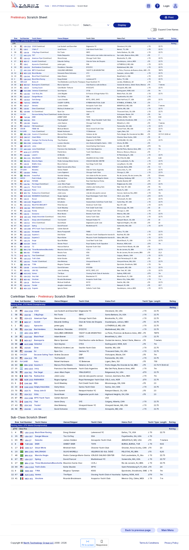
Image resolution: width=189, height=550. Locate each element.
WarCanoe (35, 282)
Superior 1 (35, 235)
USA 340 (27, 285)
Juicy (34, 149)
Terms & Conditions (149, 543)
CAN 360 (27, 208)
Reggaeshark (36, 202)
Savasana (35, 214)
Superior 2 (35, 238)
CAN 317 (27, 137)
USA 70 (26, 220)
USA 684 (27, 155)
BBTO (34, 70)
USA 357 (27, 97)
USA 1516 (27, 47)
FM (33, 126)
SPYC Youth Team (38, 229)
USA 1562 (27, 211)
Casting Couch (37, 88)
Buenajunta (36, 85)
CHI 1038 (23, 170)
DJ (33, 111)
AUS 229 (27, 244)
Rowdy (34, 211)
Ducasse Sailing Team (40, 114)
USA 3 (26, 49)
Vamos (34, 273)
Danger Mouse (37, 97)
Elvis (33, 120)
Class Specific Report (68, 25)
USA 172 (27, 187)
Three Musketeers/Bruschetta (42, 249)
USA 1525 (27, 235)
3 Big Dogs (36, 52)
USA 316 (27, 247)
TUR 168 (27, 117)
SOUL (34, 223)
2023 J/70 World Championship (63, 6)
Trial (33, 255)
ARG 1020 (27, 149)
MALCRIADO (36, 158)
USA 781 (27, 184)
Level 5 (34, 155)
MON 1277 (27, 152)
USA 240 (27, 232)
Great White (36, 137)
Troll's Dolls (36, 258)
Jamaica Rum (36, 143)
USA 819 (27, 100)
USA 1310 (27, 259)
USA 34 (26, 88)
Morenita (35, 170)
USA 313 (27, 126)
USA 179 (27, 241)
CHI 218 (23, 114)
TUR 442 (27, 103)
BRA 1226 (27, 167)
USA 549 (27, 76)
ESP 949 (27, 181)
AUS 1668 (27, 91)
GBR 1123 (23, 82)
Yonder (34, 285)
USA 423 (27, 58)
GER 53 (22, 178)
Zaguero (35, 288)
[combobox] (94, 25)
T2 (33, 246)
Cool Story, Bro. (37, 93)
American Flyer (37, 58)
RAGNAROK (36, 196)
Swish (34, 243)
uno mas (35, 267)
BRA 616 (27, 161)
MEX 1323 (27, 288)
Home (47, 6)
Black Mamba (36, 73)
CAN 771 (27, 256)
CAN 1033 (27, 217)
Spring (34, 226)
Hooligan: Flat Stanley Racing (42, 140)
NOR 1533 (27, 196)
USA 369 (27, 94)
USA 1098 (27, 229)
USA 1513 (27, 277)
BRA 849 (27, 176)
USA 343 (27, 262)
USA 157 (27, 226)
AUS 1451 (27, 274)
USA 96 (22, 129)
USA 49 (26, 214)
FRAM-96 (35, 129)
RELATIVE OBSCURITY (39, 205)
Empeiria (35, 123)
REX (33, 208)
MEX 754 (27, 193)
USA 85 (26, 109)
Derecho (35, 105)
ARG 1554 (27, 70)
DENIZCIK (35, 103)
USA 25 (26, 199)
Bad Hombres (36, 67)
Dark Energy (36, 100)
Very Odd (35, 276)
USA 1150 (27, 202)
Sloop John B (36, 220)
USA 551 (27, 270)
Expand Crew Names (168, 29)
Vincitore (35, 279)
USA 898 (27, 112)
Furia (34, 131)
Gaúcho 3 (35, 134)
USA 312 (27, 223)
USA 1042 (27, 79)
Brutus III (35, 82)
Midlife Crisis (36, 164)
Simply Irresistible (38, 217)
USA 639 (27, 173)
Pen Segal (35, 184)
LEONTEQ (35, 152)
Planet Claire (36, 187)
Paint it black (36, 178)
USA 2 (26, 64)
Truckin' (35, 261)
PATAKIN (35, 181)
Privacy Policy (171, 543)
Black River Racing (38, 79)
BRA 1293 (27, 134)
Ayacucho (35, 64)
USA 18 (26, 282)
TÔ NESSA (35, 252)
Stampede (35, 231)
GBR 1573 (27, 146)
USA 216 (27, 238)
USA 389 (27, 140)
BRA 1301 (27, 158)
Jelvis (34, 146)
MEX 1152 (27, 73)
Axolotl (34, 61)
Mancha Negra (37, 161)
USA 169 (27, 123)
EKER (33, 117)
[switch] (154, 29)
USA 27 (26, 106)
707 (33, 55)
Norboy (34, 172)
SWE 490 (27, 265)
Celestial (35, 91)
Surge (34, 241)
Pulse (34, 190)
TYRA (34, 264)
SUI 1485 (23, 131)
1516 (34, 46)
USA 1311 (27, 205)
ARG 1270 (27, 55)
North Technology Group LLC (38, 542)
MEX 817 (27, 85)
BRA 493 (27, 253)
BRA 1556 (27, 143)
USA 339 (27, 67)
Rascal (34, 199)
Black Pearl (36, 76)
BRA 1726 (27, 250)
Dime (34, 108)
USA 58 (26, 52)
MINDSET (35, 167)
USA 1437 (27, 190)
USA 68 (26, 267)
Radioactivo (36, 193)
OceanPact (36, 175)
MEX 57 (26, 61)
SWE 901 (27, 120)
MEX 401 (27, 279)
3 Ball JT (35, 49)
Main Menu (168, 530)
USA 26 (26, 164)
